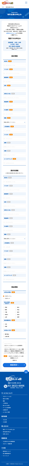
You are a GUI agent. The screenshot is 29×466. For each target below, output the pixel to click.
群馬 (6, 309)
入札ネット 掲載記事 (7, 443)
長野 (18, 317)
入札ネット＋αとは (7, 396)
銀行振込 (7, 334)
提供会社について (7, 451)
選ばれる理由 (6, 398)
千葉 (6, 312)
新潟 (18, 314)
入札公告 (5, 419)
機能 (4, 401)
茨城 (6, 307)
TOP (26, 372)
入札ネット (7, 298)
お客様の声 (5, 410)
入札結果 (5, 422)
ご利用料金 (5, 403)
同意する (15, 360)
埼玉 (18, 309)
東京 (18, 312)
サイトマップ (6, 455)
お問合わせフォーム (11, 33)
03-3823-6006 (16, 386)
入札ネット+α (8, 296)
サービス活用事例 (7, 407)
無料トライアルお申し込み (9, 429)
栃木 (18, 307)
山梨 (6, 317)
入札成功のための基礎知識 (9, 441)
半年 (6, 324)
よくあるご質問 (6, 412)
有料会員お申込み (7, 431)
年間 (6, 326)
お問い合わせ (6, 434)
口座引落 (7, 336)
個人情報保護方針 (7, 453)
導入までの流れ (6, 405)
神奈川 (6, 314)
